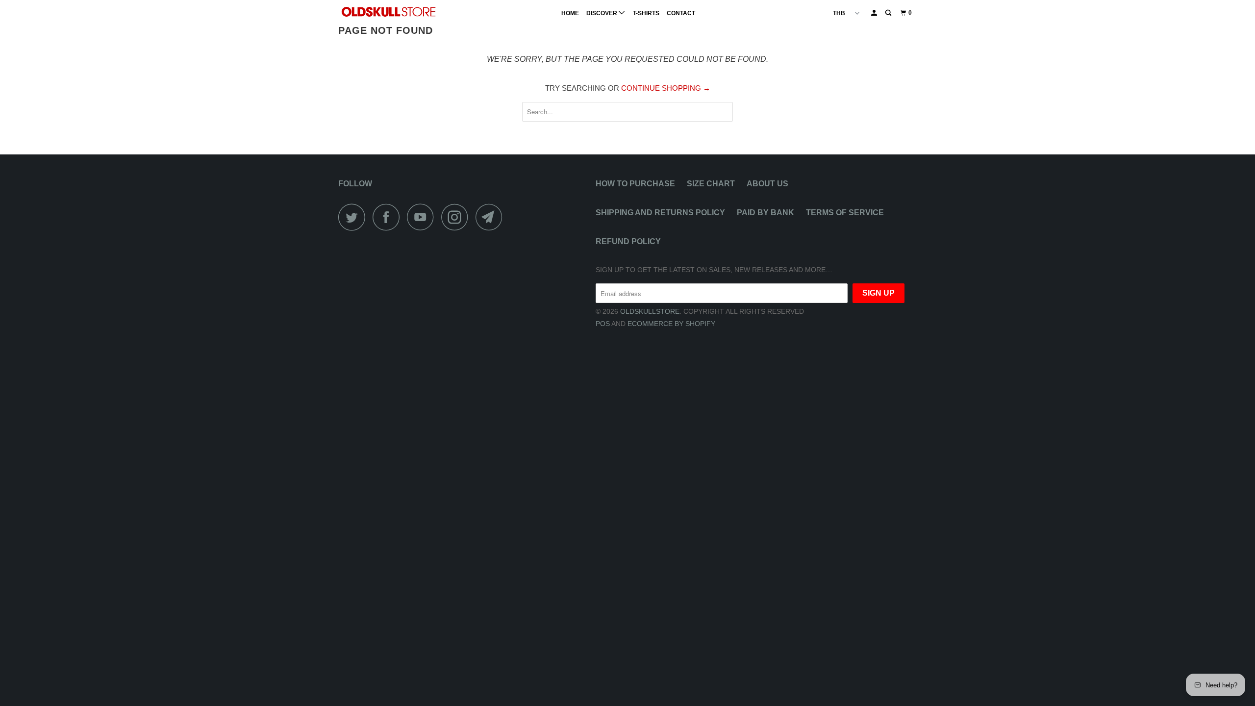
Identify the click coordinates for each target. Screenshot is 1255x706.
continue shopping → (665, 88)
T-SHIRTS (646, 13)
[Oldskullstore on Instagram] (457, 216)
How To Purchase (635, 183)
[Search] (888, 13)
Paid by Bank (765, 212)
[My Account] (874, 13)
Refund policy (628, 241)
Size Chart (711, 183)
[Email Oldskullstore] (492, 216)
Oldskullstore (649, 311)
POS (603, 324)
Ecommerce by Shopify (671, 324)
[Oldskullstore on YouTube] (423, 216)
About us (767, 183)
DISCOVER (602, 13)
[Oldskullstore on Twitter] (354, 216)
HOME (570, 13)
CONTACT (681, 13)
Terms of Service (845, 212)
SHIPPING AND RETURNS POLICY (660, 212)
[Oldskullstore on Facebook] (389, 216)
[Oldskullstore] (388, 11)
